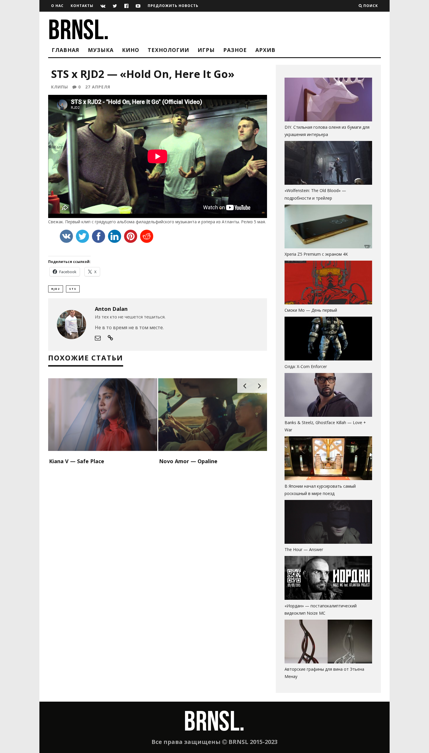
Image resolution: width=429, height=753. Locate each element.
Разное (235, 49)
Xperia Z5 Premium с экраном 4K (316, 254)
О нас (57, 5)
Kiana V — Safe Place (76, 461)
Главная (65, 49)
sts (72, 289)
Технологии (168, 49)
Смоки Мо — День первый (311, 310)
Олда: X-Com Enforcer (306, 366)
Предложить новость (173, 5)
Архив (265, 49)
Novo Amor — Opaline (188, 461)
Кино (130, 49)
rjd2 (55, 289)
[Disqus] (157, 542)
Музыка (101, 49)
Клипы (59, 87)
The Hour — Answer (304, 549)
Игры (206, 49)
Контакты (82, 5)
